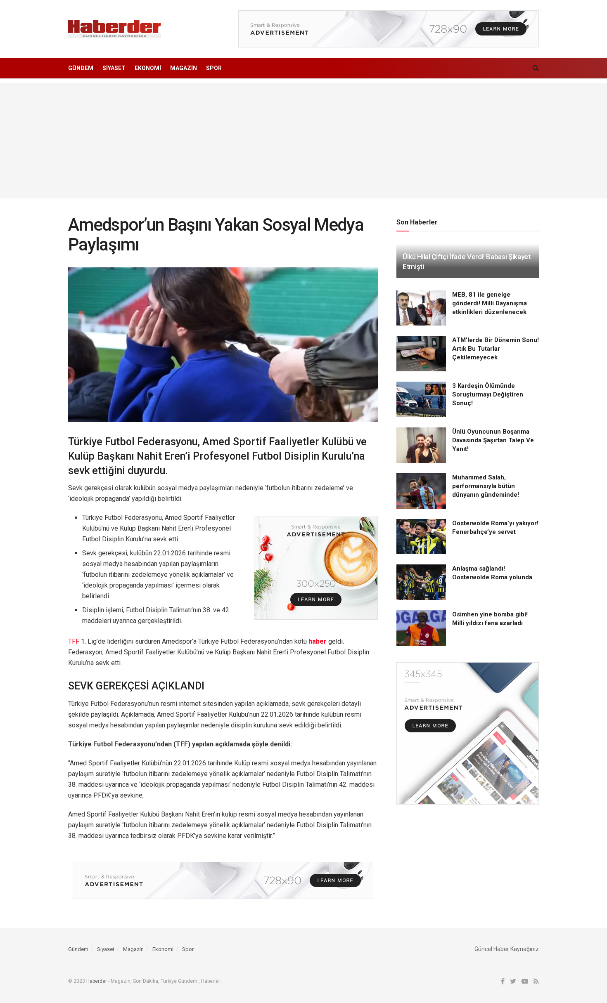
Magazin (183, 68)
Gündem (80, 68)
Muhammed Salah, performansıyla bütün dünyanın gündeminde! (485, 486)
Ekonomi (148, 68)
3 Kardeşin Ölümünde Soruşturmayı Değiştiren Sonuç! (487, 394)
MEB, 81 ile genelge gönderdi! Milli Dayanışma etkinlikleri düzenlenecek (489, 303)
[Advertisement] (303, 140)
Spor (214, 68)
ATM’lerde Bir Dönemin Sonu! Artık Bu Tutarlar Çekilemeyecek (495, 348)
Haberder (96, 981)
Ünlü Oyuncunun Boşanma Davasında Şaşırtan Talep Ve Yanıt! (493, 440)
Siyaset (114, 68)
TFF (73, 641)
